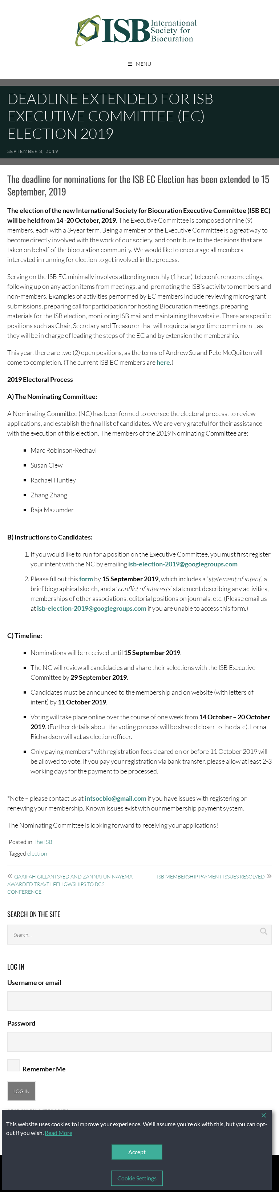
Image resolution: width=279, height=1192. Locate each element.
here (163, 362)
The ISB (42, 841)
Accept (137, 1151)
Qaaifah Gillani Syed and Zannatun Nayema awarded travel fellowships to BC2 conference (70, 884)
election (37, 853)
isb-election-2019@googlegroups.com (183, 564)
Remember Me (43, 1069)
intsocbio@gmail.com (115, 798)
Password (21, 1023)
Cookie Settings (137, 1178)
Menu (143, 64)
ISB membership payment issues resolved (211, 876)
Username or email (34, 982)
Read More (58, 1132)
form (86, 579)
